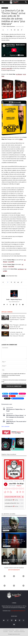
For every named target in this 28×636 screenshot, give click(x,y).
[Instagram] (11, 305)
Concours (22, 630)
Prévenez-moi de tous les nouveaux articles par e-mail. (14, 383)
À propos (11, 631)
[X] (11, 29)
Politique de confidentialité (19, 631)
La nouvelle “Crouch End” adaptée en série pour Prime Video (13, 527)
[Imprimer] (18, 29)
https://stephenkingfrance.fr (14, 301)
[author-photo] (14, 297)
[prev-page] (2, 340)
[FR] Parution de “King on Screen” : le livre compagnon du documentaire (16, 416)
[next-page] (5, 340)
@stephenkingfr (14, 569)
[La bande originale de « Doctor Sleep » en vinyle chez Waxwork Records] (5, 333)
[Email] (14, 29)
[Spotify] (14, 305)
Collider (21, 139)
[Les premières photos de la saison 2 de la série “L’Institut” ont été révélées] (14, 556)
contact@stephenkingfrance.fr (18, 610)
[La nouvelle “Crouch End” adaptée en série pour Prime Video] (14, 524)
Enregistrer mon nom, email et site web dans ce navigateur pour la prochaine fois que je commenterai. (13, 375)
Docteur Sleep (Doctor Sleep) (11, 275)
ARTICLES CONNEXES (6, 312)
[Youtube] (23, 305)
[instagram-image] (4, 576)
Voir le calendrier (5, 426)
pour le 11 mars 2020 (6, 68)
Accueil (3, 5)
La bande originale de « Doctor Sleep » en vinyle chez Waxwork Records (17, 334)
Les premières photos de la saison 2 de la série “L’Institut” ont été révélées (14, 560)
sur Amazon (19, 74)
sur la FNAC (11, 261)
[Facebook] (7, 29)
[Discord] (4, 305)
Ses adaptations (4, 7)
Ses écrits (3, 319)
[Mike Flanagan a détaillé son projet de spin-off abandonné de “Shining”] (5, 326)
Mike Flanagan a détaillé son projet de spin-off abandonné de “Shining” (18, 326)
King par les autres (6, 546)
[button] (2, 2)
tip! (6, 432)
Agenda (17, 630)
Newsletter (5, 631)
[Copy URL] (21, 29)
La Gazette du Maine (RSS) (8, 630)
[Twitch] (17, 305)
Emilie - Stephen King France (9, 26)
